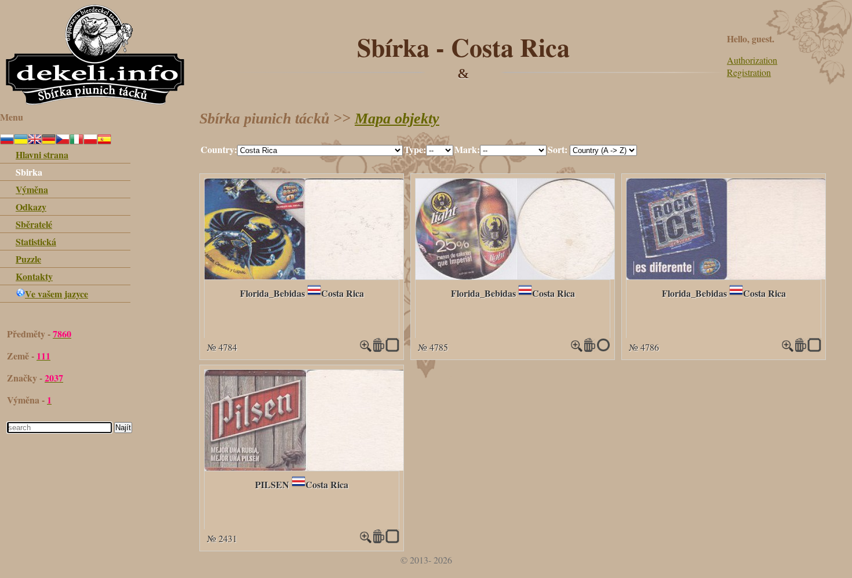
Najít (123, 427)
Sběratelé (34, 224)
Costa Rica (342, 293)
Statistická (36, 241)
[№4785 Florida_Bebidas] (517, 276)
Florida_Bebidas (272, 293)
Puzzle (28, 259)
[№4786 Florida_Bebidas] (726, 276)
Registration (749, 72)
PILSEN (272, 484)
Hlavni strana (42, 154)
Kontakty (34, 276)
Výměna (32, 189)
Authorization (752, 60)
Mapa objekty (397, 118)
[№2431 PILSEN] (306, 467)
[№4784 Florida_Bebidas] (305, 276)
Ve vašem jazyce (56, 293)
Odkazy (31, 206)
